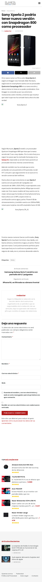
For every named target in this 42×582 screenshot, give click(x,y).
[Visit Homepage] (10, 3)
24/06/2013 (19, 31)
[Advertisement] (21, 440)
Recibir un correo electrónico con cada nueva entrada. (20, 406)
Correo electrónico (10, 373)
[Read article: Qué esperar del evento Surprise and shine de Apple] (6, 559)
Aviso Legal (24, 576)
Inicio (3, 11)
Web (3, 383)
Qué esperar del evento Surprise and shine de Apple (25, 558)
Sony (13, 260)
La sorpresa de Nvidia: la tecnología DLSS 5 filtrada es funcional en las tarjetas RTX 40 (25, 548)
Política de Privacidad (9, 576)
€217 (38, 506)
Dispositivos (11, 11)
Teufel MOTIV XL (18, 477)
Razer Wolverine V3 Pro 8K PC (24, 501)
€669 (30, 482)
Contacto (35, 576)
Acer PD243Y (17, 489)
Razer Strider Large (20, 513)
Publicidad (20, 574)
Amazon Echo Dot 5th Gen (22, 465)
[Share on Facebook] (8, 72)
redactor (7, 31)
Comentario (7, 337)
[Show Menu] (39, 3)
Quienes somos (7, 574)
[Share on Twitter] (21, 72)
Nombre (6, 364)
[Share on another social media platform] (34, 72)
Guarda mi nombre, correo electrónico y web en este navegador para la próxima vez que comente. (22, 394)
